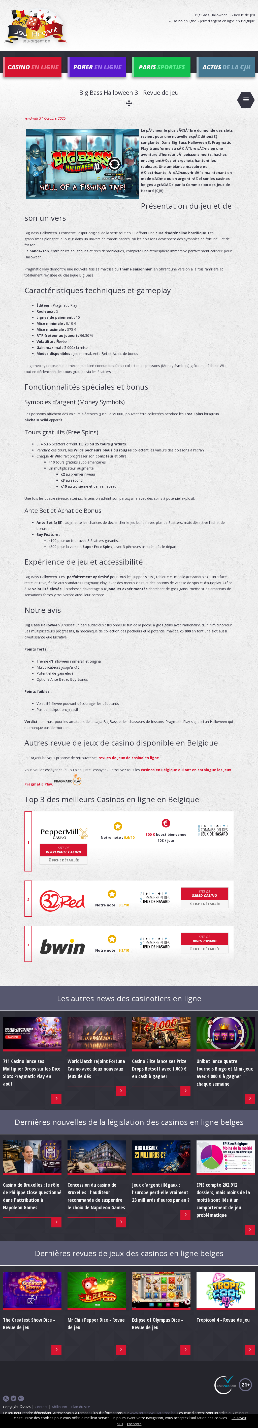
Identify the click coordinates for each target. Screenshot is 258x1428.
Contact (41, 1406)
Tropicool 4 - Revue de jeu (223, 1319)
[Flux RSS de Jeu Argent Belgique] (6, 1399)
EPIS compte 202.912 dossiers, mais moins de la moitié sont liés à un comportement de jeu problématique (223, 1199)
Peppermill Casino (63, 849)
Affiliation (59, 1406)
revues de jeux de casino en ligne (129, 757)
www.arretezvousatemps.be (152, 1412)
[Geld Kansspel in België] (21, 1399)
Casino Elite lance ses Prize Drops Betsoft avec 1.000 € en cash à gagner (159, 1069)
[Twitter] (14, 1399)
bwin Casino (204, 938)
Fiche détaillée (65, 860)
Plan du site (80, 1406)
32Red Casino (204, 893)
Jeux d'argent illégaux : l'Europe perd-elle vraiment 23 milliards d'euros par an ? (160, 1192)
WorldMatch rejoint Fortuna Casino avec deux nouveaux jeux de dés (96, 1069)
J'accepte (134, 1423)
